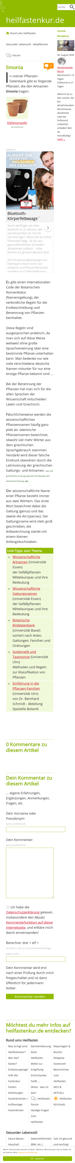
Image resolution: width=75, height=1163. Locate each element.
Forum (16, 55)
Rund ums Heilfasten (23, 33)
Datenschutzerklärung (27, 1152)
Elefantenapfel (17, 123)
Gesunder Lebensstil (18, 44)
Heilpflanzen (40, 44)
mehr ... (61, 139)
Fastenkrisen (16, 1110)
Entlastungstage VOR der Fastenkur (18, 1075)
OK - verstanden (37, 1158)
